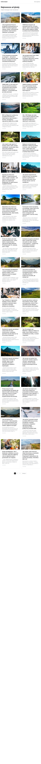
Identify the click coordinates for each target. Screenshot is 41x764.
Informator (4, 1)
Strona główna (37, 1)
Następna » (24, 473)
